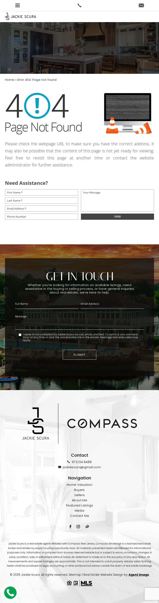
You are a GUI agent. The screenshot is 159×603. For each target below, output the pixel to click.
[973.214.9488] (79, 5)
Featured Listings (79, 505)
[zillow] (87, 526)
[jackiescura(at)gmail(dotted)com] (141, 5)
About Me (79, 500)
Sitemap (75, 575)
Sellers (79, 495)
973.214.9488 (82, 462)
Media (79, 510)
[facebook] (70, 526)
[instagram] (78, 526)
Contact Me (79, 515)
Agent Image (139, 575)
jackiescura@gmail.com (82, 467)
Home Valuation (79, 484)
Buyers (79, 490)
